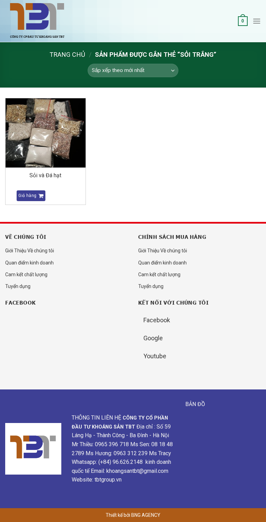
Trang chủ (67, 54)
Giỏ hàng (27, 195)
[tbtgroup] (39, 21)
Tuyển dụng (17, 286)
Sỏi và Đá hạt (45, 175)
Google (153, 338)
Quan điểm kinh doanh (29, 263)
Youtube (154, 356)
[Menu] (256, 20)
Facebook (156, 320)
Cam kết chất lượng (26, 274)
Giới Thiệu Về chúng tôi (29, 250)
